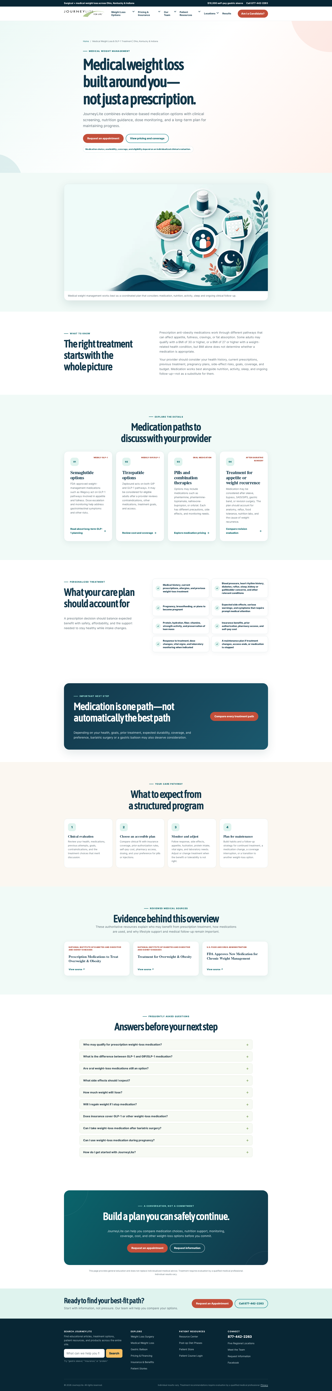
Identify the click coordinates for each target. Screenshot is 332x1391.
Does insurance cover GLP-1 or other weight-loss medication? (125, 1116)
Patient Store (186, 1349)
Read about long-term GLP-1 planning (86, 531)
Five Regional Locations (241, 1343)
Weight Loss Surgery (142, 1336)
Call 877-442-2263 (257, 3)
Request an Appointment (212, 1303)
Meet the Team (236, 1349)
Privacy (264, 1385)
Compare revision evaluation (236, 531)
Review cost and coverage (137, 532)
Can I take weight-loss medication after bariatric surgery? (122, 1128)
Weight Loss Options (118, 13)
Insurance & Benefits (142, 1362)
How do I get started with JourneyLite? (109, 1152)
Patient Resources (186, 13)
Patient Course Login (191, 1355)
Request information (187, 1248)
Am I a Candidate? (253, 13)
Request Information (239, 1356)
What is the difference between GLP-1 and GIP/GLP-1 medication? (127, 1056)
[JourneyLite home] (84, 13)
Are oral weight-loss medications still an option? (116, 1068)
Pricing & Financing (141, 1355)
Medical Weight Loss (142, 1342)
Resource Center (188, 1336)
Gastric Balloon (139, 1349)
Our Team (167, 13)
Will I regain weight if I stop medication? (110, 1104)
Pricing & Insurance (144, 13)
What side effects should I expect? (106, 1080)
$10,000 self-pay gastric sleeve (225, 3)
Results (226, 13)
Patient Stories (139, 1368)
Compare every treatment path (234, 716)
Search (114, 1353)
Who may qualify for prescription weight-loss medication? (122, 1044)
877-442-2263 (240, 1336)
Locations (209, 13)
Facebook (233, 1362)
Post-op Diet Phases (190, 1342)
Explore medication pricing (190, 532)
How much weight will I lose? (102, 1092)
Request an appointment (103, 138)
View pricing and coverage (147, 138)
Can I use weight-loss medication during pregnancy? (119, 1140)
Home (86, 41)
